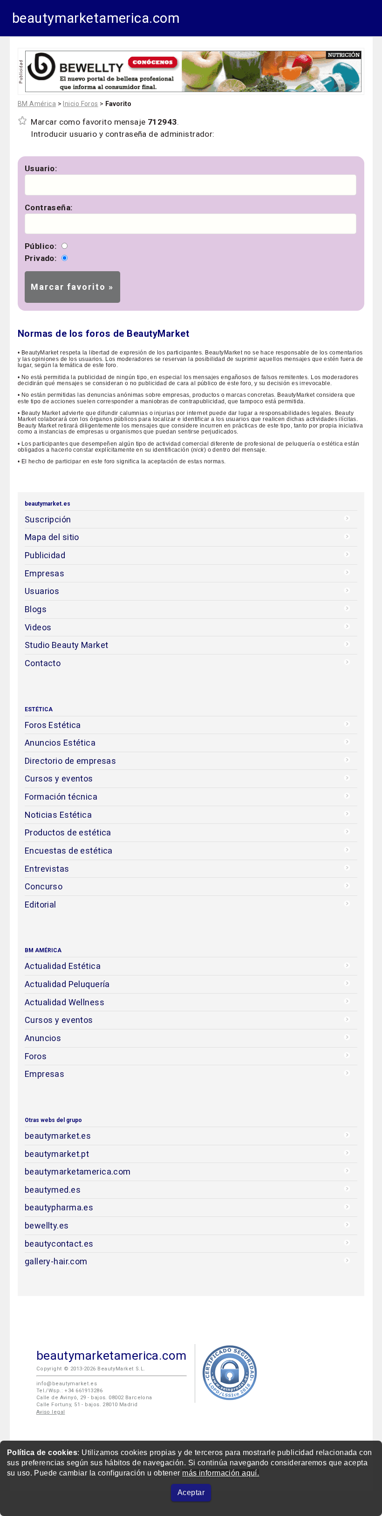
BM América (37, 103)
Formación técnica (61, 796)
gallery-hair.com (56, 1261)
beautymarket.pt (57, 1154)
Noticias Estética (58, 815)
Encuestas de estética (69, 850)
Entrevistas (47, 869)
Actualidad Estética (63, 966)
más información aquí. (220, 1473)
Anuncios (43, 1038)
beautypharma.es (59, 1207)
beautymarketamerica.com (96, 18)
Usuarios (42, 591)
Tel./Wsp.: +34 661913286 (69, 1391)
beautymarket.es (58, 1136)
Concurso (43, 886)
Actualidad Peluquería (67, 984)
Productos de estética (68, 832)
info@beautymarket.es (66, 1384)
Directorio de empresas (70, 761)
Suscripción (48, 519)
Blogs (36, 609)
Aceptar (191, 1492)
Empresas (44, 573)
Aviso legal (50, 1412)
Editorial (40, 904)
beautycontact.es (59, 1244)
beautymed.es (53, 1190)
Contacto (43, 663)
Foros (36, 1056)
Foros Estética (53, 725)
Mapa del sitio (52, 537)
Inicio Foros (80, 103)
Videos (38, 627)
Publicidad (45, 555)
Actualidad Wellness (64, 1002)
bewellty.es (47, 1225)
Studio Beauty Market (67, 645)
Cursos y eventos (59, 778)
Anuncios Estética (60, 743)
